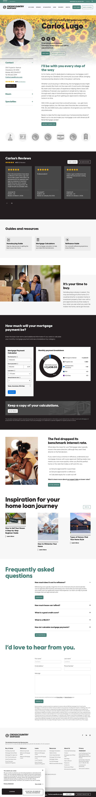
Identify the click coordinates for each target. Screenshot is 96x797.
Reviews (21, 81)
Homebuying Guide (10, 750)
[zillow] (53, 39)
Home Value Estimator (55, 755)
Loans (54, 7)
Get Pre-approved (54, 484)
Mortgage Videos (54, 759)
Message (37, 673)
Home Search (12, 1)
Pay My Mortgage (54, 761)
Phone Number (69, 666)
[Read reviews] (9, 81)
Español (88, 1)
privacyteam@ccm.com (82, 718)
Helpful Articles (53, 753)
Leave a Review (72, 162)
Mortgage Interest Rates (11, 753)
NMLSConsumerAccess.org (56, 763)
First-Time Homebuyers (10, 757)
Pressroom (66, 762)
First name (38, 658)
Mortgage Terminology (55, 757)
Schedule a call (10, 86)
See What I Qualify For (58, 53)
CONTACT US (39, 701)
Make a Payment (87, 7)
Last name (67, 658)
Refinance (38, 7)
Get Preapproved (41, 635)
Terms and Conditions (84, 768)
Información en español (70, 769)
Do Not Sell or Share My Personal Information (33, 792)
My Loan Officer (47, 7)
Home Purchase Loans (10, 759)
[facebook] (43, 39)
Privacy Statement (9, 783)
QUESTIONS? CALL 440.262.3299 (77, 1)
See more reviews (85, 162)
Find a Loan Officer (68, 767)
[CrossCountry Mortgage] (13, 7)
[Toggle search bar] (92, 1)
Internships (66, 758)
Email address (39, 666)
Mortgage (5, 1)
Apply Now (77, 7)
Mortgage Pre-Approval (11, 755)
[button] (19, 62)
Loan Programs (38, 760)
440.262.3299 (12, 75)
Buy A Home (31, 7)
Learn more (39, 597)
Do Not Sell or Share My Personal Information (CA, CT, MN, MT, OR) (84, 761)
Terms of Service (68, 697)
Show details (38, 784)
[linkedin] (48, 39)
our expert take (73, 479)
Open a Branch (68, 760)
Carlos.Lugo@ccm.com (13, 77)
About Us (68, 7)
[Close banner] (42, 770)
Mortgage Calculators (55, 750)
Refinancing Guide (24, 750)
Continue (12, 791)
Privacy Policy (60, 697)
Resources (60, 7)
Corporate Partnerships (69, 750)
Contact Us (66, 765)
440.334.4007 (16, 72)
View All (87, 507)
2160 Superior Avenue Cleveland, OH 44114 (13, 69)
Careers (66, 753)
